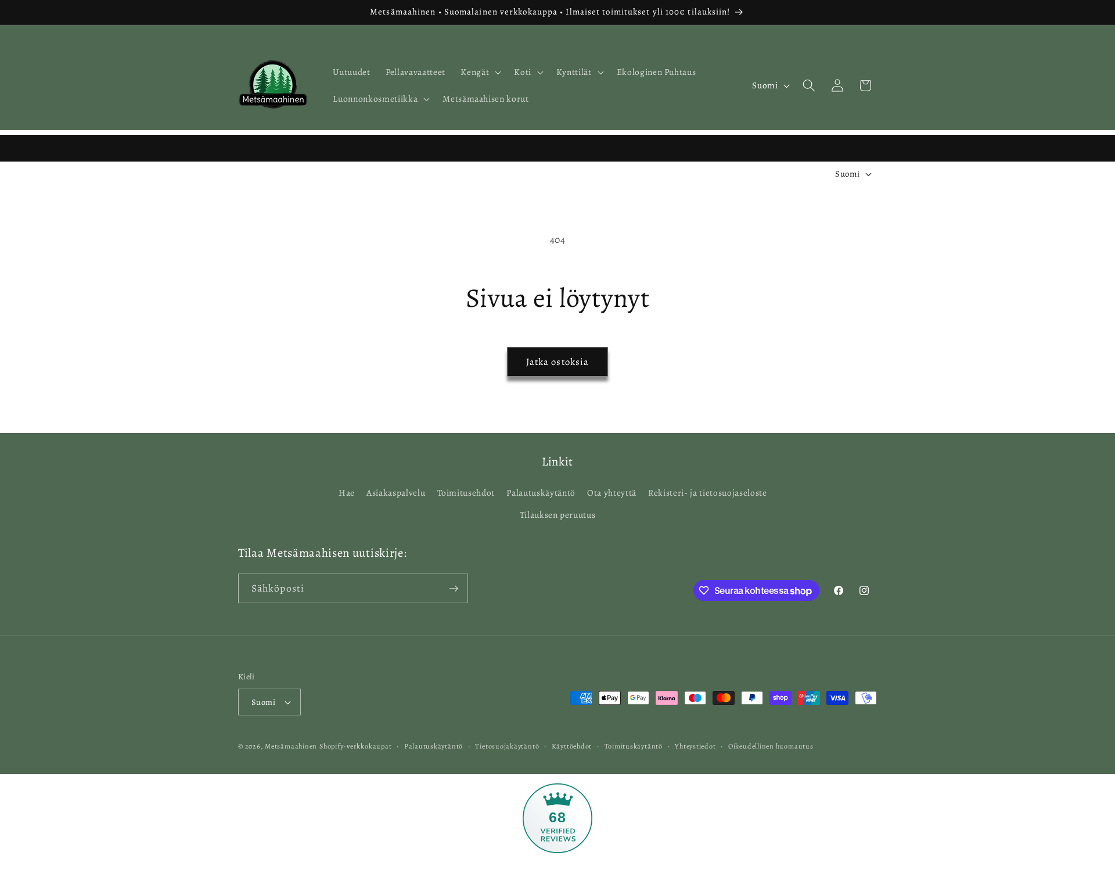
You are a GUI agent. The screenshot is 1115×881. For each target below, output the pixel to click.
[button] (479, 72)
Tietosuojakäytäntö (507, 746)
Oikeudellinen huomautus (771, 746)
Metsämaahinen (291, 746)
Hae (347, 492)
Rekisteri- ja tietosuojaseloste (707, 492)
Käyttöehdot (572, 746)
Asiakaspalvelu (395, 492)
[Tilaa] (453, 589)
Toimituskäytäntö (634, 746)
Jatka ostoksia (557, 361)
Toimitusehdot (466, 492)
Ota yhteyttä (611, 492)
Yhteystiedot (695, 746)
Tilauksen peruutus (558, 514)
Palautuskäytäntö (541, 492)
